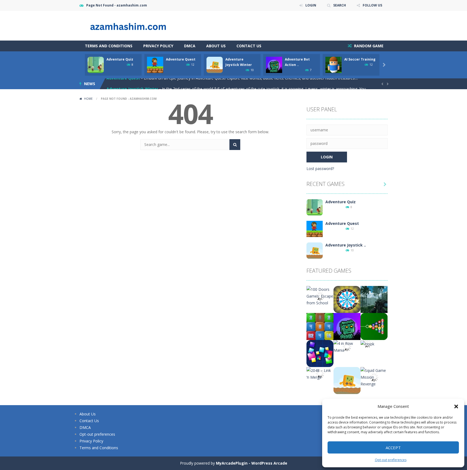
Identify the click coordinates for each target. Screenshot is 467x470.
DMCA (189, 45)
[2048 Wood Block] (319, 326)
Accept (393, 447)
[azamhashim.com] (133, 25)
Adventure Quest (180, 59)
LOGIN (310, 5)
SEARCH (339, 5)
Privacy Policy (158, 45)
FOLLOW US (372, 5)
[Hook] (367, 343)
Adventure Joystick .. (345, 245)
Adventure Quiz (119, 59)
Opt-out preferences (390, 460)
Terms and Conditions (108, 45)
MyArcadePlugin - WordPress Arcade (251, 463)
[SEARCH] (234, 144)
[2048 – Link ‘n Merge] (319, 373)
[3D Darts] (347, 299)
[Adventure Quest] (314, 228)
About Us (216, 45)
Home (88, 99)
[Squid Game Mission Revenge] (374, 376)
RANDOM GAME (368, 45)
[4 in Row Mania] (347, 346)
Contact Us (248, 45)
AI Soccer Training (359, 59)
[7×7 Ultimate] (319, 353)
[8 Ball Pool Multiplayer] (374, 326)
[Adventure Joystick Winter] (314, 250)
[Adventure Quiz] (314, 206)
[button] (456, 406)
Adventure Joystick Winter (132, 83)
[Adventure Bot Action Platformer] (347, 326)
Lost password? (320, 168)
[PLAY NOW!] (96, 64)
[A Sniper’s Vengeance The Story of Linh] (374, 299)
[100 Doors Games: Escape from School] (319, 295)
